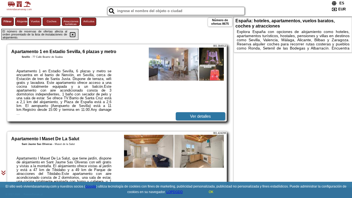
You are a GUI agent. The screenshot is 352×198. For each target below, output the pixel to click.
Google (90, 186)
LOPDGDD (174, 192)
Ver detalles (200, 116)
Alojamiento (22, 21)
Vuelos (35, 21)
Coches (51, 21)
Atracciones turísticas (71, 23)
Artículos (88, 21)
